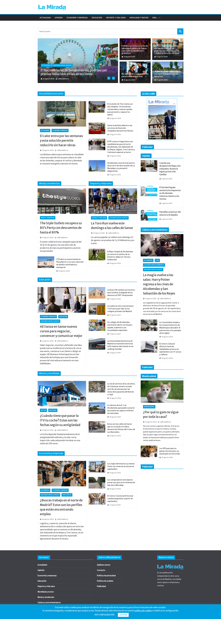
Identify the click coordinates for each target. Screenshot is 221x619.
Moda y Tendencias (47, 218)
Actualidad (45, 17)
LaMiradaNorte (63, 79)
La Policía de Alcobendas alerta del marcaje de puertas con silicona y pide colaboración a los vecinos (166, 50)
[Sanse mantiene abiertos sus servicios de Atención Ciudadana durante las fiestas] (97, 130)
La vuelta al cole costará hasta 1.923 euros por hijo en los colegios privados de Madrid (120, 309)
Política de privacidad (106, 575)
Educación (97, 17)
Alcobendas (45, 490)
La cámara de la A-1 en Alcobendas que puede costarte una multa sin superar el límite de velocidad (121, 409)
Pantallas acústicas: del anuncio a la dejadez (170, 213)
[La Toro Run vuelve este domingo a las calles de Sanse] (113, 201)
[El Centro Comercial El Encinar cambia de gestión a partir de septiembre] (97, 500)
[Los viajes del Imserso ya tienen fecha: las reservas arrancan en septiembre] (97, 468)
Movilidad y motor (139, 17)
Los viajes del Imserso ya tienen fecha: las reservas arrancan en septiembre (121, 466)
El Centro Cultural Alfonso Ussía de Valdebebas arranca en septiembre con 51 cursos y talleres (170, 349)
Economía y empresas (77, 17)
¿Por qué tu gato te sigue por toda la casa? (161, 414)
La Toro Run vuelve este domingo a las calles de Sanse (112, 225)
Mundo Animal (149, 407)
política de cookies (143, 610)
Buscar (180, 31)
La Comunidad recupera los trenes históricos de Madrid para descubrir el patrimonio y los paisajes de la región (170, 327)
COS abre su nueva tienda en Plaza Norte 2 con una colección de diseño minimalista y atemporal (70, 263)
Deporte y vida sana (116, 17)
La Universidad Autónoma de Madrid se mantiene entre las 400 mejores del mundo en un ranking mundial (120, 345)
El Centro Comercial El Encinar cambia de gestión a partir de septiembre (120, 498)
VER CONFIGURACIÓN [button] (104, 615)
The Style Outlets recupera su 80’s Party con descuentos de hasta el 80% (61, 227)
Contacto (101, 570)
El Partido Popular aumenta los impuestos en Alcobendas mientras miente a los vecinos (170, 193)
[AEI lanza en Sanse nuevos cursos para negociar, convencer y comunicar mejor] (62, 300)
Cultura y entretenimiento (154, 265)
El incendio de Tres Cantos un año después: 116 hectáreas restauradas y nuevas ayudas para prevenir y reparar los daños (120, 109)
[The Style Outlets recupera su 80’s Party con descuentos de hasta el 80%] (62, 201)
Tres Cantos (67, 495)
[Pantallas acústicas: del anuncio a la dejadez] (149, 216)
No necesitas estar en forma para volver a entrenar (135, 75)
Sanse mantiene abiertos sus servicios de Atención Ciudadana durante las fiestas (120, 128)
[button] (159, 17)
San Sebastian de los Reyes (62, 65)
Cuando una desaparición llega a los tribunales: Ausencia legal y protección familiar (170, 169)
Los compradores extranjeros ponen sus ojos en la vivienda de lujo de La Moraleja (121, 482)
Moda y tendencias (46, 597)
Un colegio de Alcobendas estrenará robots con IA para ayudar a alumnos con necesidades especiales (119, 326)
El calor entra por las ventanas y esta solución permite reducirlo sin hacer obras (61, 140)
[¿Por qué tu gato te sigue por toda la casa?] (162, 391)
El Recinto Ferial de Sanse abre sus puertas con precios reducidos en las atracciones (74, 72)
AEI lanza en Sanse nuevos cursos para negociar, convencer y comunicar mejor (61, 331)
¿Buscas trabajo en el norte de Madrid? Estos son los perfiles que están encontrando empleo (61, 507)
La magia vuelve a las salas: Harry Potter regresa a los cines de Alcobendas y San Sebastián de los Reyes (159, 284)
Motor (43, 410)
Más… (155, 17)
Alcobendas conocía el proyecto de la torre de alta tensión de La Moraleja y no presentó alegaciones (121, 167)
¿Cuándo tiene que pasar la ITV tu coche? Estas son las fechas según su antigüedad (60, 420)
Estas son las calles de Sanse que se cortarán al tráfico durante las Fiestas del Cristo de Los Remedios (121, 428)
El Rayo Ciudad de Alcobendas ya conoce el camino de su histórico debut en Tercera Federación (120, 255)
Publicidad (101, 586)
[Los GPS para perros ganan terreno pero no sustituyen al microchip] (149, 453)
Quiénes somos (103, 565)
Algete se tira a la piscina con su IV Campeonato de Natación (166, 74)
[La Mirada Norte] (170, 564)
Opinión (59, 17)
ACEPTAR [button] (123, 615)
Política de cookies (105, 581)
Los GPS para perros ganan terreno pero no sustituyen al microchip (169, 451)
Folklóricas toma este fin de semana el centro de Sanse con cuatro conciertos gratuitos (135, 50)
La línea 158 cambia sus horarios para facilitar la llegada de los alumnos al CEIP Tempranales (121, 292)
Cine (157, 260)
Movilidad (52, 410)
